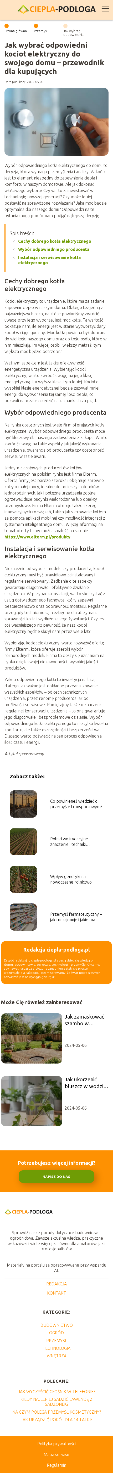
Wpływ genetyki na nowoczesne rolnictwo (71, 879)
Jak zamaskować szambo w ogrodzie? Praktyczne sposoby (84, 1020)
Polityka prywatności (56, 1443)
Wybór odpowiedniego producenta (53, 249)
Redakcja (56, 1283)
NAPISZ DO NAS (56, 1177)
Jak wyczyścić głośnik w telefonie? (56, 1391)
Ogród (56, 1332)
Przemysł (40, 31)
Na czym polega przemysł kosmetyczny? (56, 1412)
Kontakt (56, 1293)
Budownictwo (56, 1325)
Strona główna (15, 31)
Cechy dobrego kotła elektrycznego (54, 241)
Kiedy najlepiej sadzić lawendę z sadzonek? (56, 1402)
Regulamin (56, 1465)
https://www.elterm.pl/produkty (37, 537)
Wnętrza (56, 1355)
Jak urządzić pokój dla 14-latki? (56, 1419)
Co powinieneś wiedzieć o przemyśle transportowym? (76, 804)
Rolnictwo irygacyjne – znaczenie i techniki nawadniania (70, 841)
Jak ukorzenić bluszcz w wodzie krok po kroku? (85, 1083)
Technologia (56, 1348)
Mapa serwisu (56, 1454)
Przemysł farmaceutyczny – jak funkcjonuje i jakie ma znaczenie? (76, 917)
